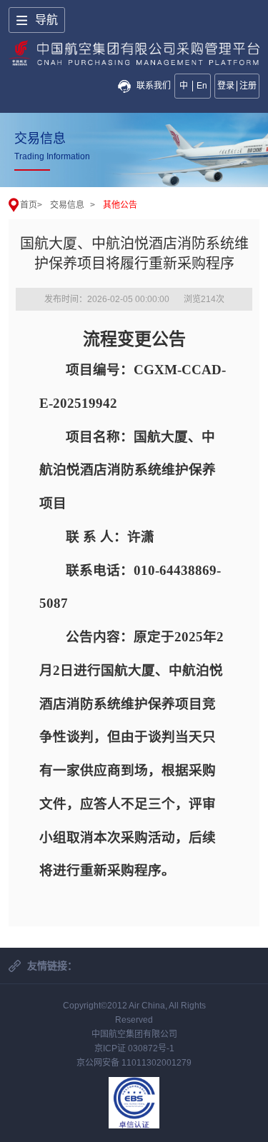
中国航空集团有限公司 (134, 1034)
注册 (248, 86)
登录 (225, 86)
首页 (28, 205)
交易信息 (67, 205)
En (202, 86)
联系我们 (154, 86)
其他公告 (120, 205)
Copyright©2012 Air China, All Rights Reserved (134, 1013)
